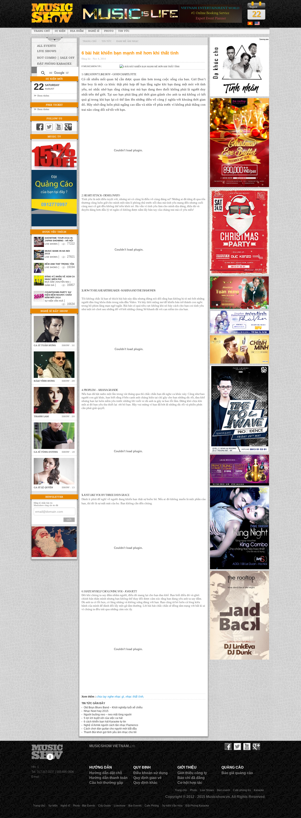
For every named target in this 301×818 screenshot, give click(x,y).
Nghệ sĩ (93, 30)
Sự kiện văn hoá (54, 301)
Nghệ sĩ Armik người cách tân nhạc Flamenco (111, 725)
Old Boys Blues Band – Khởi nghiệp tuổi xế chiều (113, 707)
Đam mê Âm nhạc (127, 41)
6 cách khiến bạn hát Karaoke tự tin (105, 721)
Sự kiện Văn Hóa (172, 805)
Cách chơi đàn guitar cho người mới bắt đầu (110, 728)
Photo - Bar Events (84, 805)
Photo (108, 30)
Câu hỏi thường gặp (106, 782)
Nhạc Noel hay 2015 (96, 711)
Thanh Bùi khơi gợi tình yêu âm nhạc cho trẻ (110, 732)
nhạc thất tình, (135, 696)
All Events (46, 45)
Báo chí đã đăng (191, 778)
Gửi (69, 519)
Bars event (223, 790)
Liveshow (119, 805)
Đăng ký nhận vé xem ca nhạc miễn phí (60, 277)
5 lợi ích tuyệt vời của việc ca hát (103, 718)
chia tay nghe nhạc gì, (111, 696)
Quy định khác (145, 782)
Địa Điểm (77, 30)
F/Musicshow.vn (91, 66)
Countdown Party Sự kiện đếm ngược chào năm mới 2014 (58, 295)
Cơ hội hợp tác (189, 782)
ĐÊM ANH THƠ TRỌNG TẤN (59, 264)
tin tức (106, 41)
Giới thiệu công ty (192, 773)
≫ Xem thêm (41, 95)
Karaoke (259, 790)
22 (256, 14)
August (49, 89)
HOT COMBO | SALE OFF (55, 57)
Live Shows (46, 51)
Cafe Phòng (152, 805)
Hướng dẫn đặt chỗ (105, 773)
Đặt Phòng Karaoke (197, 805)
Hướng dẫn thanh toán (108, 778)
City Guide (104, 805)
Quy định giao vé (147, 778)
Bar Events (134, 805)
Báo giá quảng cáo (237, 773)
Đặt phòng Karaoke (54, 63)
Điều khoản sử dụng (150, 773)
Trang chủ (42, 30)
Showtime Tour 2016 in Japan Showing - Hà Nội (59, 239)
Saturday (52, 85)
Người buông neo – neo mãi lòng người (108, 714)
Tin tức (123, 30)
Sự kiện (60, 30)
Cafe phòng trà (242, 790)
